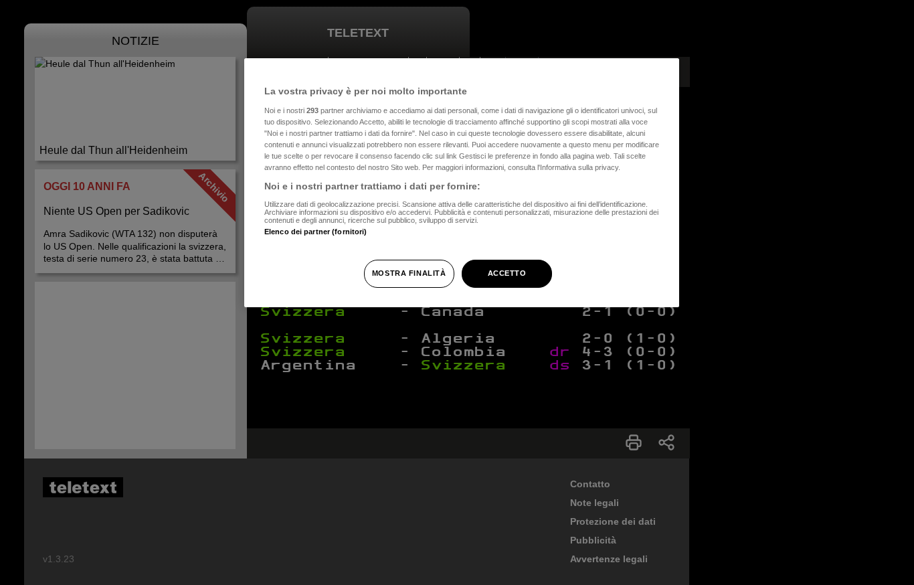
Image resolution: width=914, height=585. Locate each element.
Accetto (507, 273)
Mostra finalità (409, 273)
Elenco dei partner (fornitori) (315, 232)
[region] (461, 182)
